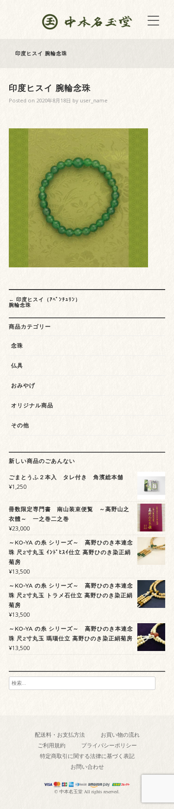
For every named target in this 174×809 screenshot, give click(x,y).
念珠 (17, 345)
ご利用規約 (51, 745)
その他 (20, 425)
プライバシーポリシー (109, 745)
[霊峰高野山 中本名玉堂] (87, 27)
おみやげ (23, 385)
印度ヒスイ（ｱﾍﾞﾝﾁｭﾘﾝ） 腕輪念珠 (45, 302)
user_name (94, 100)
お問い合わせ (87, 767)
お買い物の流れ (120, 735)
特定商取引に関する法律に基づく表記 (87, 756)
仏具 (17, 365)
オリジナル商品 (32, 405)
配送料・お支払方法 (60, 735)
